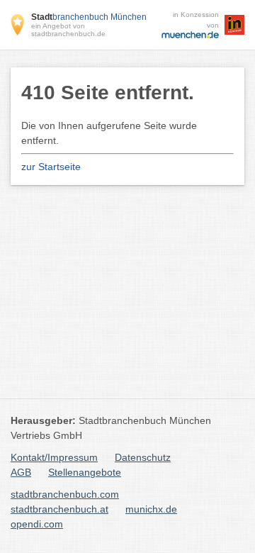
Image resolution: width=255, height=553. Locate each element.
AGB (21, 472)
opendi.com (37, 524)
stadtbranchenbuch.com (65, 494)
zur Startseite (51, 166)
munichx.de (151, 509)
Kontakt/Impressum (54, 457)
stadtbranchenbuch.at (59, 509)
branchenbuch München (89, 17)
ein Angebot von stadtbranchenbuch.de (68, 30)
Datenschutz (143, 457)
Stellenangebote (84, 472)
